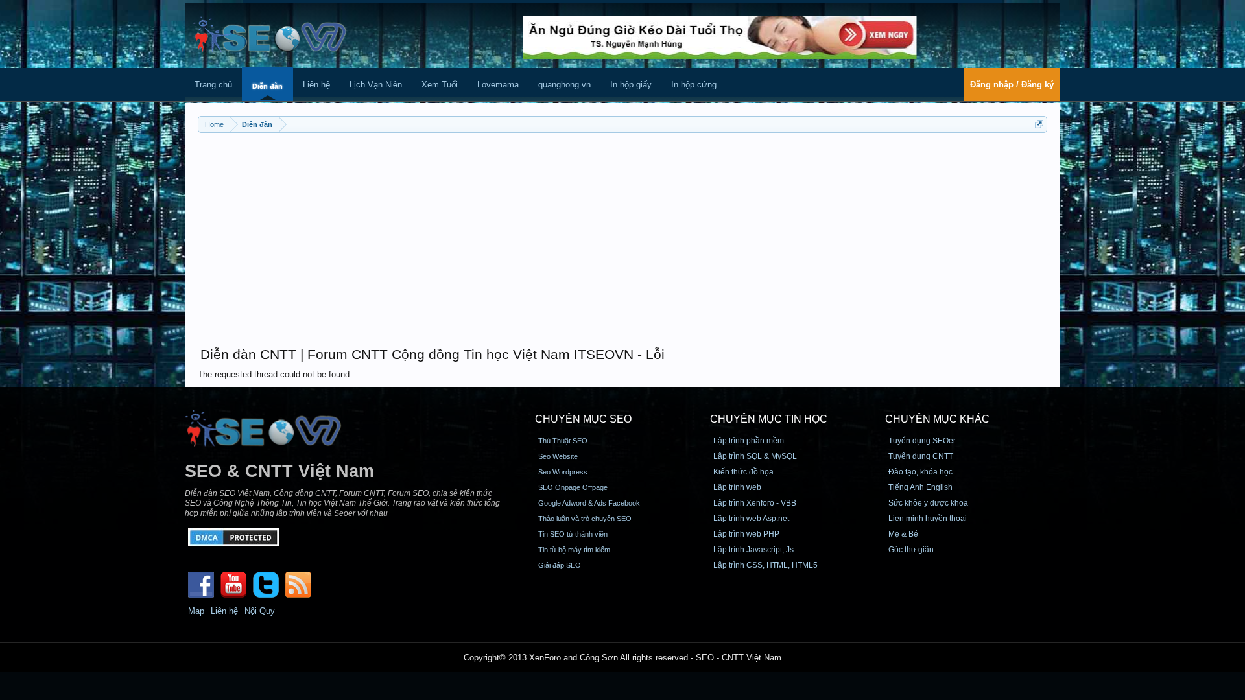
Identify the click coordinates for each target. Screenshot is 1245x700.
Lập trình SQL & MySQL (755, 456)
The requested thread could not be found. (275, 374)
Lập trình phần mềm (748, 440)
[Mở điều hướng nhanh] (1039, 124)
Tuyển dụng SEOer (922, 440)
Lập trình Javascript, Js (753, 549)
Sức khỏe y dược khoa (928, 503)
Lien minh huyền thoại (927, 518)
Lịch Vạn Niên (376, 84)
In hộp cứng (694, 84)
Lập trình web (737, 487)
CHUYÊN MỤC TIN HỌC (768, 419)
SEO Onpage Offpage (573, 487)
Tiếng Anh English (920, 487)
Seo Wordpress (562, 472)
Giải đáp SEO (559, 565)
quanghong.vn (564, 84)
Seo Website (558, 456)
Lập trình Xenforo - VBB (754, 503)
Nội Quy (259, 611)
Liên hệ (316, 84)
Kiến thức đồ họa (743, 471)
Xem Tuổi (439, 84)
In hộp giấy (631, 84)
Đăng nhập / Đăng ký (1012, 84)
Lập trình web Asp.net (751, 518)
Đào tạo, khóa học (920, 471)
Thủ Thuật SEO (562, 441)
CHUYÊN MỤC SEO (583, 419)
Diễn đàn (267, 86)
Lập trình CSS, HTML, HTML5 (765, 565)
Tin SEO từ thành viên (573, 534)
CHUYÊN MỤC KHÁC (937, 419)
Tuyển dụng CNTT (920, 456)
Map (196, 611)
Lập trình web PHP (746, 534)
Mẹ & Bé (903, 534)
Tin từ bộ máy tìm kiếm (574, 550)
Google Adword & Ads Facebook (589, 503)
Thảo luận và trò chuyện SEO (585, 518)
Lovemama (498, 84)
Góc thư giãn (911, 549)
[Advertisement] (622, 233)
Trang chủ (213, 84)
